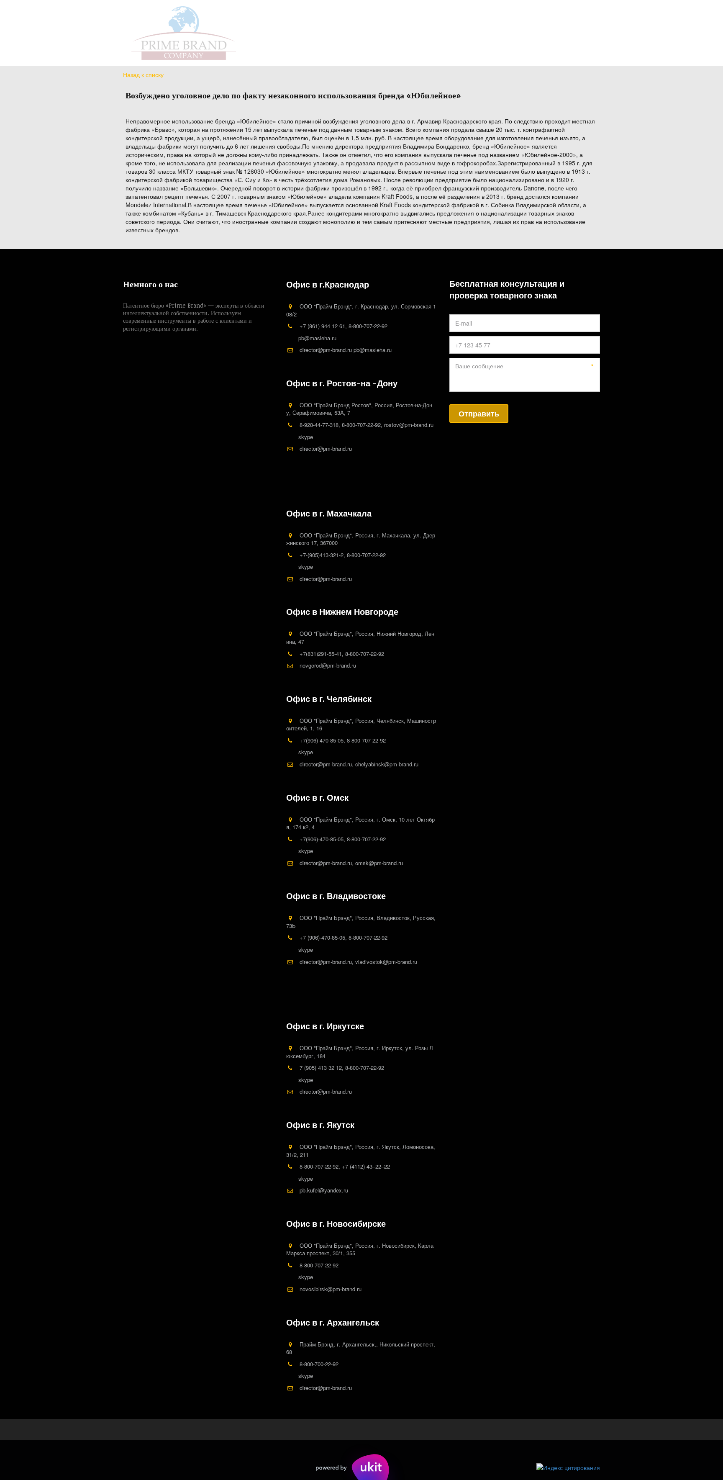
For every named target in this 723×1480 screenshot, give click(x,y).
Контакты (396, 33)
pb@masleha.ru (317, 338)
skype (305, 437)
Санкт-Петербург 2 (538, 33)
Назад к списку (143, 74)
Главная (175, 33)
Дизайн (311, 33)
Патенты (264, 33)
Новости (352, 33)
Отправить (479, 414)
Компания (219, 33)
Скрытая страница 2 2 (460, 33)
